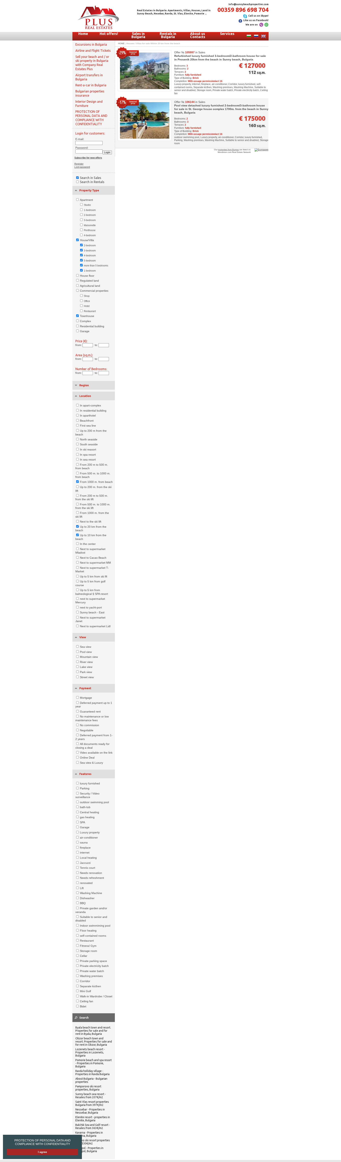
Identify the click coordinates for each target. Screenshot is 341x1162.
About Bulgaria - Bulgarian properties (91, 1080)
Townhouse (87, 316)
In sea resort (88, 459)
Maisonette (90, 225)
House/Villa (87, 240)
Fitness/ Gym (88, 945)
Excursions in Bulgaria (91, 44)
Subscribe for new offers (88, 157)
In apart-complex (90, 405)
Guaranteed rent (90, 711)
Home (83, 33)
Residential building (92, 326)
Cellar (83, 955)
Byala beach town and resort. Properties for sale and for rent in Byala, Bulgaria (93, 1030)
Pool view (86, 651)
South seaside (89, 444)
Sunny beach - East (92, 612)
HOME (121, 43)
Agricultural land (90, 285)
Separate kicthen (90, 986)
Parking (84, 788)
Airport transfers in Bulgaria (89, 77)
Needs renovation (91, 872)
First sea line (88, 425)
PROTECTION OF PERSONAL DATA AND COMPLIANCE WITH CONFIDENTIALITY (42, 1142)
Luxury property (90, 832)
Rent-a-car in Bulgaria (90, 85)
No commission (89, 725)
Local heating (88, 857)
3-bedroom (90, 220)
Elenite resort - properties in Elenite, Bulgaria (92, 1119)
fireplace (85, 847)
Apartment (86, 199)
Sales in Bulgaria (138, 35)
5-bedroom (90, 260)
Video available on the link (96, 752)
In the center (88, 543)
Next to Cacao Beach (93, 557)
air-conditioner (89, 837)
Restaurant (90, 311)
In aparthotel (88, 415)
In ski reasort (88, 449)
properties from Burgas (228, 150)
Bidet (83, 1006)
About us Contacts (197, 35)
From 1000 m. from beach (96, 481)
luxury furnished (90, 783)
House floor (87, 275)
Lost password (82, 167)
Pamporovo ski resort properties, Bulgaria (88, 1088)
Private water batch (92, 971)
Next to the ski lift (90, 521)
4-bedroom (90, 235)
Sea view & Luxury (91, 762)
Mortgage (86, 697)
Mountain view (89, 656)
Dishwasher (87, 898)
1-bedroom (90, 210)
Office (87, 301)
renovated (86, 883)
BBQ (83, 903)
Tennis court (87, 867)
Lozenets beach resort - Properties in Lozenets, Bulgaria (90, 1052)
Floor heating (88, 930)
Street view (87, 677)
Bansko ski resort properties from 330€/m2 (92, 1142)
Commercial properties (94, 290)
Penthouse (90, 230)
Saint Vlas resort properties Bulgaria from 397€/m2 (92, 1103)
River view (86, 662)
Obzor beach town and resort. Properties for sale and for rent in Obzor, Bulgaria (93, 1041)
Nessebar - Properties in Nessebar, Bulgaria (90, 1111)
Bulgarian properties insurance (89, 93)
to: (96, 345)
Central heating (89, 812)
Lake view (86, 666)
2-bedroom (90, 215)
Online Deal (87, 757)
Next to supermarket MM (95, 562)
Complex (85, 321)
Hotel (87, 306)
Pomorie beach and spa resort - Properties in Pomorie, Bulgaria (93, 1063)
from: (78, 345)
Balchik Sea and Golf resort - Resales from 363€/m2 (92, 1126)
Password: (80, 147)
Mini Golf (85, 991)
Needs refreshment (92, 877)
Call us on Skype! (258, 15)
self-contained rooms (93, 935)
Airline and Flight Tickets (93, 50)
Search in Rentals (92, 182)
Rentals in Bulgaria (168, 35)
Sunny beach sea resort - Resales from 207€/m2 (90, 1095)
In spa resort (88, 454)
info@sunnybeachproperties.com (249, 4)
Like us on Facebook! (256, 20)
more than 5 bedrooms (96, 265)
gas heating (87, 817)
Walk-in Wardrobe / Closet (96, 996)
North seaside (88, 439)
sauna (84, 842)
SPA (82, 822)
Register (78, 164)
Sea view (85, 646)
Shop (87, 296)
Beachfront (87, 420)
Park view (86, 672)
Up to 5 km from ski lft (93, 576)
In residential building (93, 410)
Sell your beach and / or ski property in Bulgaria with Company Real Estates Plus (92, 63)
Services (227, 33)
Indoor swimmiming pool (95, 925)
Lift (82, 888)
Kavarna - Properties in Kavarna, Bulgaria (89, 1134)
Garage (84, 331)
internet (84, 852)
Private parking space (93, 961)
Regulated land (89, 280)
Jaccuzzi (85, 862)
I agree (42, 1152)
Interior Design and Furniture (89, 103)
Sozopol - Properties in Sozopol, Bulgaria (89, 1149)
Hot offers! (109, 33)
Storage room (88, 950)
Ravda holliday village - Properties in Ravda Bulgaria (92, 1072)
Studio (87, 205)
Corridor (85, 981)
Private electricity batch (94, 965)
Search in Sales (90, 178)
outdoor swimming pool (94, 802)
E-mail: (79, 139)
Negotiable (86, 730)
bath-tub (85, 807)
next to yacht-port (91, 607)
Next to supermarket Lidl (95, 626)
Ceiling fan (86, 1001)
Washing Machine (91, 893)
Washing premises (91, 976)
